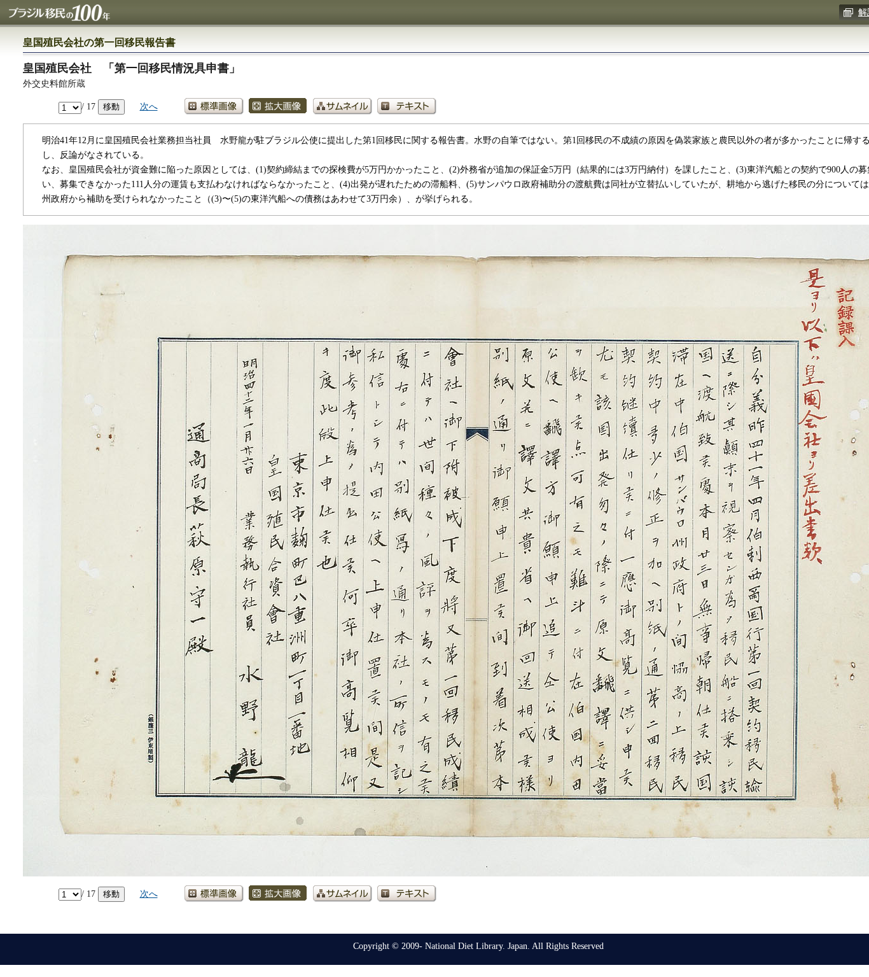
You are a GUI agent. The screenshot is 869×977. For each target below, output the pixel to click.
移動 (111, 106)
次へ (149, 106)
